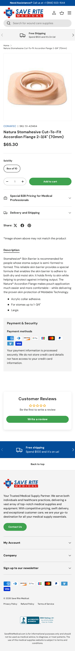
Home (6, 45)
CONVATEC (9, 126)
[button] (62, 13)
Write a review (37, 419)
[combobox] (37, 23)
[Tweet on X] (15, 225)
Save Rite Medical (20, 598)
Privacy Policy (10, 604)
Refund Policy (27, 604)
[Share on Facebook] (22, 225)
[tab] (11, 250)
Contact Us (15, 526)
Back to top (37, 464)
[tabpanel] (37, 284)
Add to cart (50, 181)
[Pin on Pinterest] (29, 225)
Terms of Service (46, 604)
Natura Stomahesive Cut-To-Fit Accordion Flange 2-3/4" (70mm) (35, 48)
